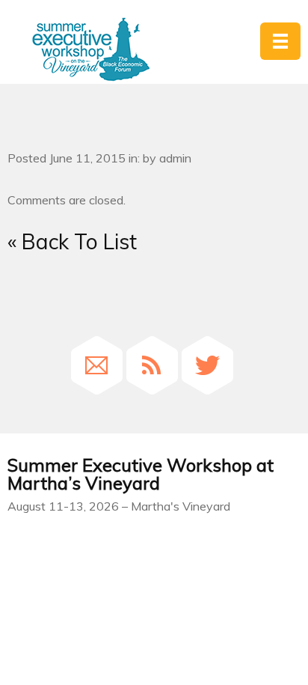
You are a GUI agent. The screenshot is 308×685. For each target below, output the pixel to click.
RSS (152, 365)
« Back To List (72, 241)
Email (97, 365)
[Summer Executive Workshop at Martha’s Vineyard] (90, 50)
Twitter (207, 365)
